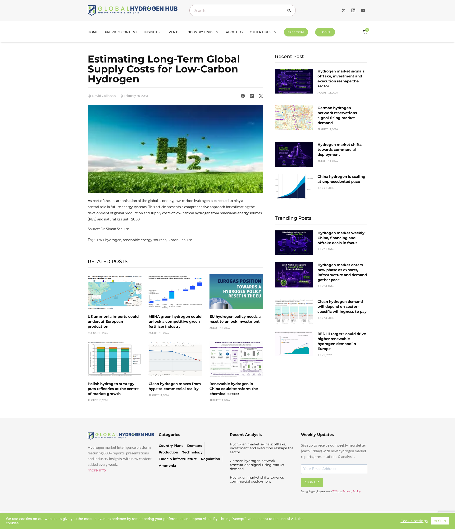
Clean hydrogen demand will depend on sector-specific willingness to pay (342, 306)
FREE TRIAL (296, 32)
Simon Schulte (180, 240)
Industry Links (200, 32)
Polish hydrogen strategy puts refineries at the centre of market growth (113, 388)
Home (93, 32)
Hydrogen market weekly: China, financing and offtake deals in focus (341, 238)
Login (325, 32)
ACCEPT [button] (440, 521)
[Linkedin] (353, 10)
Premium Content (121, 32)
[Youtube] (363, 10)
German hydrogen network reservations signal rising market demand (257, 465)
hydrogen (113, 240)
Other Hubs (260, 32)
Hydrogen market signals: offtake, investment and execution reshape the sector (261, 448)
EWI (100, 240)
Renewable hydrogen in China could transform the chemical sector (233, 388)
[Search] (290, 10)
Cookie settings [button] (414, 521)
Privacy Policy (352, 491)
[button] (242, 95)
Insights (151, 32)
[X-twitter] (343, 10)
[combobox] (242, 10)
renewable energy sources (144, 240)
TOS (335, 491)
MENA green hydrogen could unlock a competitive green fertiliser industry (175, 321)
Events (173, 32)
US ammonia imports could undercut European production (113, 321)
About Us (234, 32)
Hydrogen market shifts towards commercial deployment (340, 149)
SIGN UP (312, 482)
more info (97, 470)
